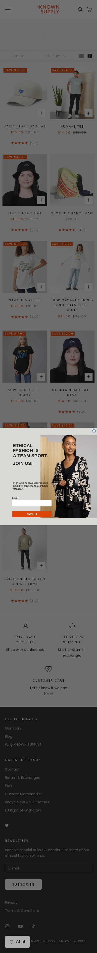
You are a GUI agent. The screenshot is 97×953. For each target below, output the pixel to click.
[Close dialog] (94, 430)
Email (15, 498)
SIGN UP (32, 514)
